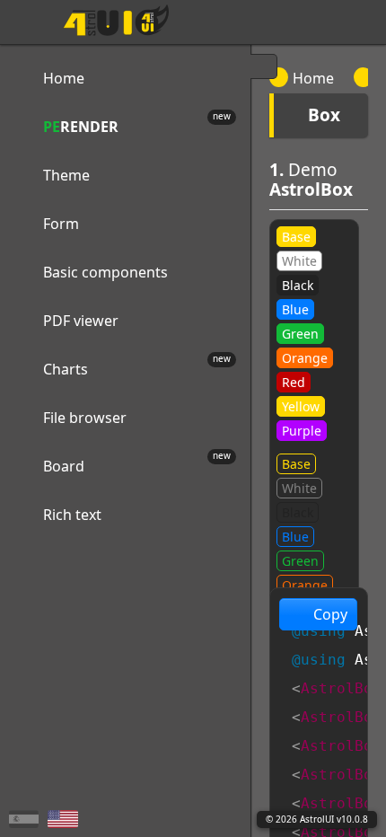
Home (313, 78)
